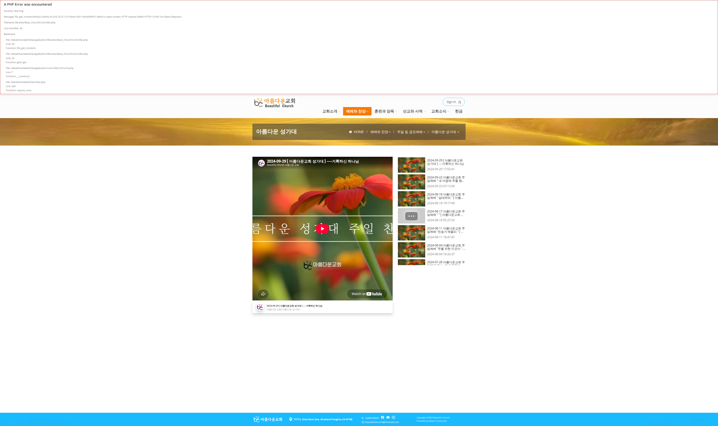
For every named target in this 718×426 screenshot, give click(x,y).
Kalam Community (438, 420)
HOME (359, 131)
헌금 (459, 111)
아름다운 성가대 (444, 131)
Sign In (451, 102)
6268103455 (372, 418)
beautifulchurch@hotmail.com (382, 422)
